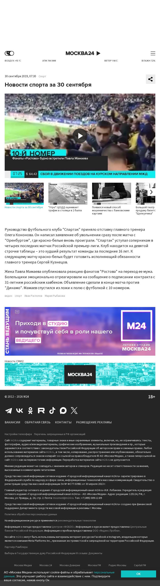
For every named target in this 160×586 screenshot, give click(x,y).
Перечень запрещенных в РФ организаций (59, 434)
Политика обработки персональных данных (31, 514)
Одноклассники (30, 410)
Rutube (41, 410)
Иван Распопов (33, 296)
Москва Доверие (70, 565)
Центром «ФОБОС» (63, 527)
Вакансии (12, 422)
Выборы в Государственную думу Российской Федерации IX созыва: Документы (53, 553)
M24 (26, 397)
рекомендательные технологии (77, 521)
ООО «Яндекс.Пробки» (106, 531)
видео (8, 296)
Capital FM (140, 565)
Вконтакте (19, 410)
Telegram (8, 410)
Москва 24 (80, 53)
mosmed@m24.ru (63, 498)
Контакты (63, 422)
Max (63, 410)
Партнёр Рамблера (16, 547)
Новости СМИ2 (14, 361)
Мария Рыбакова (55, 296)
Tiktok (52, 410)
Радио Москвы (117, 565)
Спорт (42, 76)
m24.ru (15, 440)
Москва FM (94, 565)
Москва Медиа (23, 565)
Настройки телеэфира (18, 434)
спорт (18, 296)
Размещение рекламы (94, 422)
